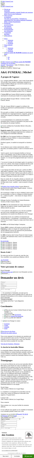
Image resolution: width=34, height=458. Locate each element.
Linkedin (10, 42)
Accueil (3, 65)
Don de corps (11, 14)
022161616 (18, 314)
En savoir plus (5, 241)
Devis (10, 35)
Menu (2, 4)
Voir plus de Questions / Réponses (10, 344)
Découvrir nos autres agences (9, 333)
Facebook (10, 43)
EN (9, 57)
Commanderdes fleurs (7, 33)
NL (9, 59)
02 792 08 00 (4, 260)
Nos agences (9, 65)
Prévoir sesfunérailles (7, 10)
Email (5, 328)
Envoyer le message (6, 299)
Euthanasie (18, 14)
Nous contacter (8, 45)
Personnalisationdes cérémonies (8, 30)
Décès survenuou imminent (8, 16)
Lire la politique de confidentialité (9, 450)
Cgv (2, 302)
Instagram (10, 40)
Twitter (6, 325)
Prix (12, 20)
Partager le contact (15, 321)
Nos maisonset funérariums (8, 27)
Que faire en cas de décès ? (11, 18)
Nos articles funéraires (20, 20)
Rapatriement (16, 21)
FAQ (5, 46)
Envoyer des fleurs (10, 331)
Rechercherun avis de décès (8, 24)
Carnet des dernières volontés (12, 12)
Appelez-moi (9, 272)
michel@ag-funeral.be (17, 316)
